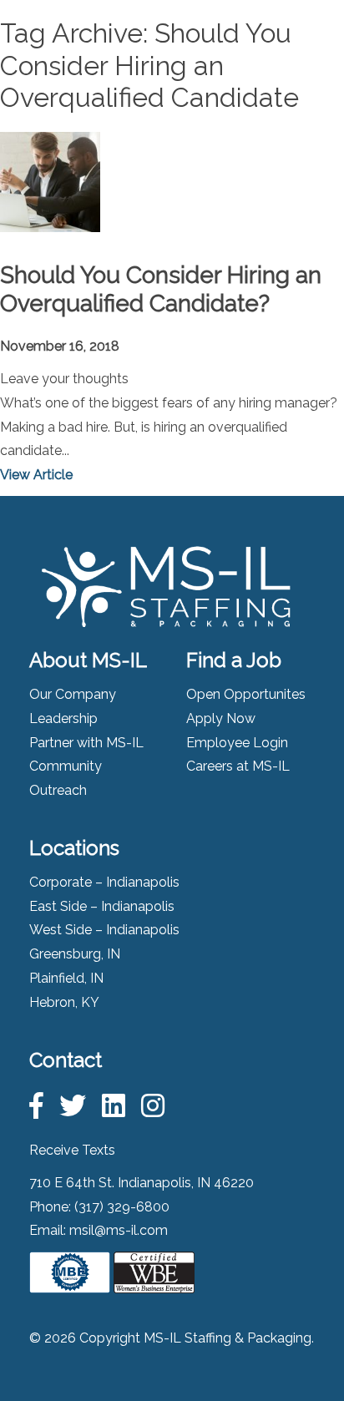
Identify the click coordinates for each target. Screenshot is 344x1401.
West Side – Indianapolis (104, 930)
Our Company (72, 694)
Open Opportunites (246, 694)
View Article (36, 475)
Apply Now (220, 718)
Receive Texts (72, 1150)
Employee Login (237, 743)
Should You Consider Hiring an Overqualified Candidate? (160, 289)
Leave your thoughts (64, 379)
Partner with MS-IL (86, 743)
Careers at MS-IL (238, 766)
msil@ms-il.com (118, 1230)
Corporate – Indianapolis (104, 882)
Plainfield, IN (66, 978)
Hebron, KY (64, 1002)
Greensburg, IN (74, 954)
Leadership (63, 718)
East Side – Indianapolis (102, 906)
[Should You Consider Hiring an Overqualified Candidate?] (50, 219)
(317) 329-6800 (121, 1207)
